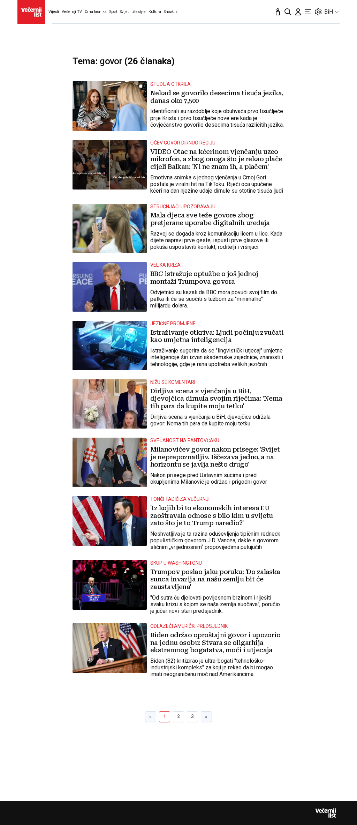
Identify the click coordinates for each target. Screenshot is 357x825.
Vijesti (53, 11)
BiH (328, 11)
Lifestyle (138, 11)
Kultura (155, 11)
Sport (113, 11)
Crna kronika (96, 11)
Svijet (124, 11)
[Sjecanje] (278, 12)
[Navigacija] (308, 12)
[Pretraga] (288, 12)
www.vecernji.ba (31, 12)
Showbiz (170, 11)
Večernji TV (72, 11)
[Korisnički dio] (298, 12)
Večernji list (326, 813)
